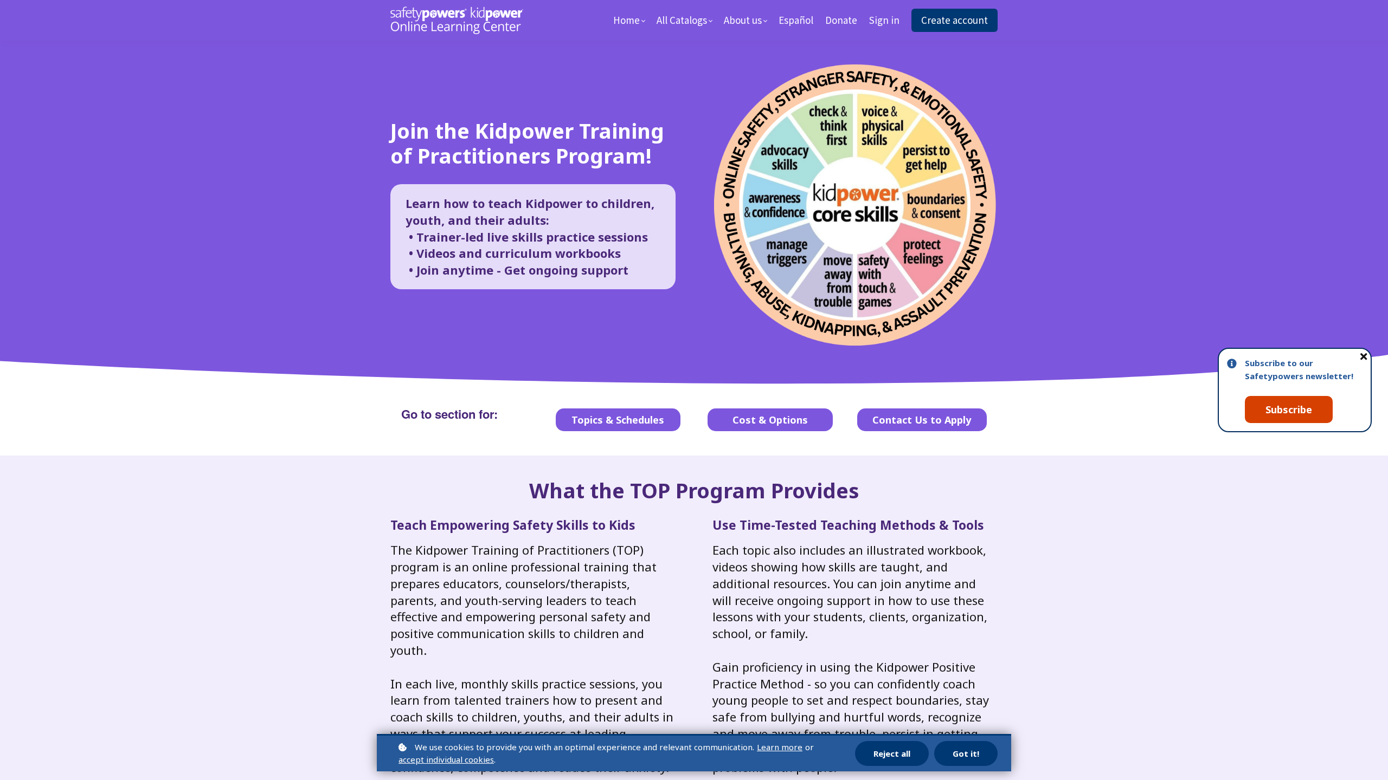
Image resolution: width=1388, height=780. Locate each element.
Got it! (966, 753)
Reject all (891, 753)
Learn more (779, 747)
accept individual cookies (446, 759)
